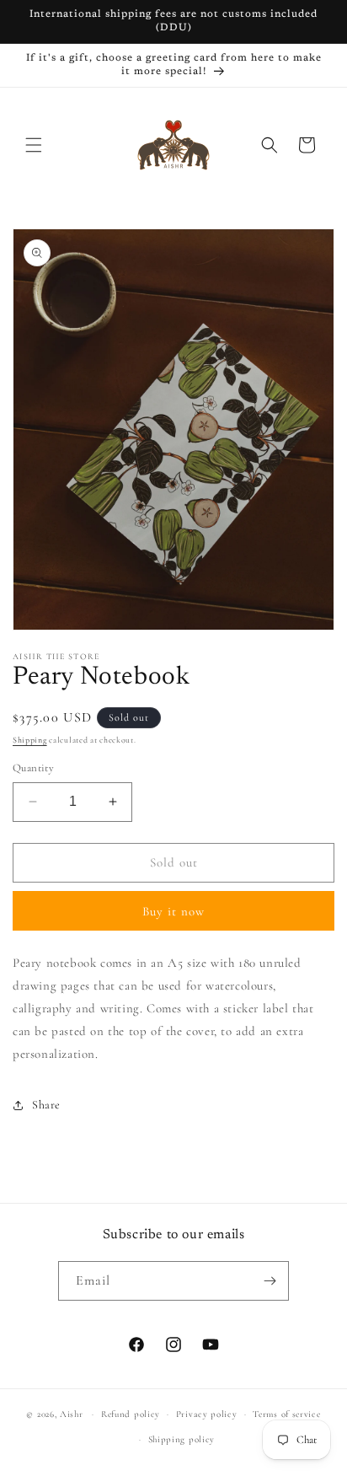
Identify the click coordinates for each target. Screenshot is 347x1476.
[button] (33, 145)
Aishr (71, 1414)
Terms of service (286, 1414)
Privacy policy (207, 1414)
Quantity (33, 768)
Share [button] (46, 1105)
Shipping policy (182, 1439)
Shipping (30, 740)
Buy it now (173, 911)
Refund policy (130, 1414)
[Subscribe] (269, 1281)
